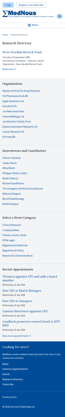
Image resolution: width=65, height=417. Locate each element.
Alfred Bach (8, 168)
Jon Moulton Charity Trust (16, 121)
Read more (8, 69)
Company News (10, 230)
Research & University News (17, 255)
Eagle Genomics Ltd (13, 101)
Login (8, 5)
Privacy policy (9, 396)
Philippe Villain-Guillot (14, 173)
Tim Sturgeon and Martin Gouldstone (22, 188)
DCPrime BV (8, 137)
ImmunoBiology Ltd (13, 116)
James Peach (9, 163)
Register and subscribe (31, 5)
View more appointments (15, 335)
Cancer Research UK (13, 131)
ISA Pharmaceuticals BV (15, 96)
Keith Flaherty (10, 178)
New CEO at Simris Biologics (21, 291)
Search (60, 16)
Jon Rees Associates (13, 111)
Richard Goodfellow (13, 183)
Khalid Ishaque (10, 204)
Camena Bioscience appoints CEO (25, 311)
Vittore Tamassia (11, 158)
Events (6, 374)
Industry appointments (15, 369)
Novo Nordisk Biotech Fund (22, 52)
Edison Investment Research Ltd (19, 126)
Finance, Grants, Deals (14, 235)
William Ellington (11, 193)
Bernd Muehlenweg (13, 198)
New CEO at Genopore (17, 301)
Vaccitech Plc (9, 106)
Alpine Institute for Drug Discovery (21, 90)
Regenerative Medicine (15, 245)
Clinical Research (11, 225)
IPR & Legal (8, 240)
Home (5, 34)
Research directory (12, 379)
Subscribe (8, 384)
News (5, 364)
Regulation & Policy (13, 250)
